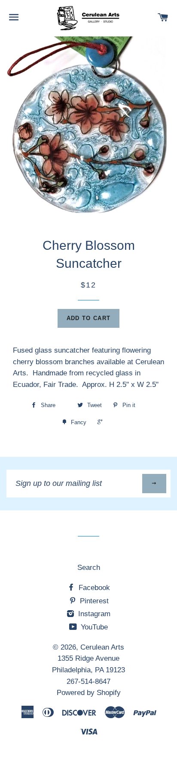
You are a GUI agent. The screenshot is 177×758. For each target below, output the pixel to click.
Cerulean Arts (102, 647)
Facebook (93, 588)
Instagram (93, 614)
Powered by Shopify (89, 693)
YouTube (93, 627)
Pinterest (93, 601)
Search (88, 567)
